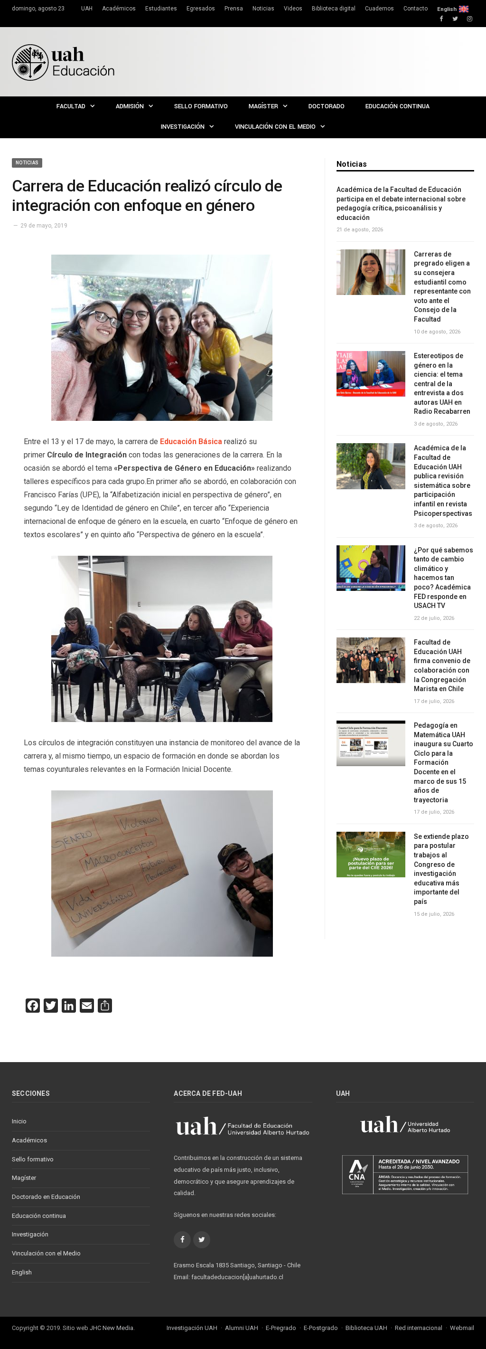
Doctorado (326, 106)
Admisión (130, 106)
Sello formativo (201, 106)
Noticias (263, 8)
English (447, 9)
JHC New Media (111, 1327)
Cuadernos (379, 8)
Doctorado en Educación (46, 1196)
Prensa (233, 8)
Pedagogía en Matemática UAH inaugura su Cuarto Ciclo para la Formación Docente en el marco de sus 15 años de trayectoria (443, 763)
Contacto (415, 8)
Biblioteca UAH (366, 1327)
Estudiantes (161, 8)
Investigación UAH (192, 1327)
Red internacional (418, 1327)
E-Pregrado (281, 1327)
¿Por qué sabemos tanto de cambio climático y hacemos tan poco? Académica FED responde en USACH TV (443, 578)
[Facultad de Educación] (63, 61)
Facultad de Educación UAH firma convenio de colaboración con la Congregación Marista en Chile (442, 665)
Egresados (201, 8)
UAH (87, 8)
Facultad (70, 106)
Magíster (263, 106)
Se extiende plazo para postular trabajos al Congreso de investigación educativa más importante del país (441, 869)
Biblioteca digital (333, 8)
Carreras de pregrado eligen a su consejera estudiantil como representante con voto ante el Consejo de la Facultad (442, 286)
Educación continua (397, 106)
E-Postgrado (321, 1327)
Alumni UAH (241, 1327)
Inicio (19, 1121)
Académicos (119, 8)
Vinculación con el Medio (275, 127)
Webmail (462, 1327)
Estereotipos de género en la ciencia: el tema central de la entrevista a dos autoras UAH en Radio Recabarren (442, 384)
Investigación (183, 127)
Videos (293, 8)
